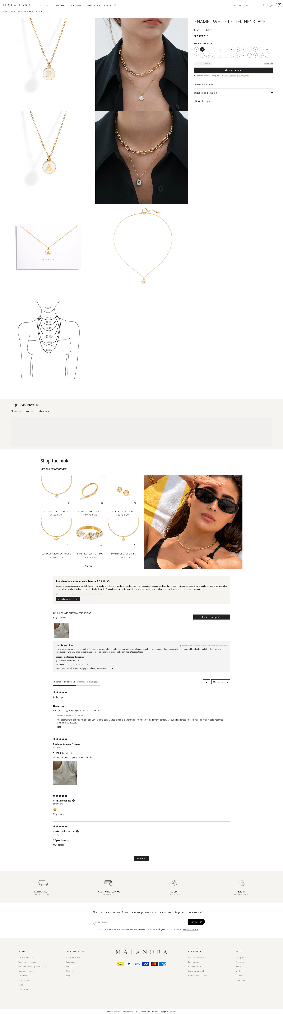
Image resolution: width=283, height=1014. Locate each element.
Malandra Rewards (196, 957)
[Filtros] (206, 681)
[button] (200, 35)
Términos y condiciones (27, 962)
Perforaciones (193, 962)
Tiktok (238, 966)
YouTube (239, 971)
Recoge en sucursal (196, 971)
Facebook (240, 962)
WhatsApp (240, 980)
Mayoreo (70, 971)
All (12, 11)
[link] (193, 522)
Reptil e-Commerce (169, 1011)
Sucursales (70, 962)
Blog (68, 975)
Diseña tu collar (194, 966)
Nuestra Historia (73, 957)
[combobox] (246, 5)
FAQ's (20, 984)
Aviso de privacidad (190, 929)
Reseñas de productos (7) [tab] (64, 681)
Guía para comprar (26, 971)
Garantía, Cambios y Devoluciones (32, 966)
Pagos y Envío (23, 980)
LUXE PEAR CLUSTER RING (90, 553)
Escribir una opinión (211, 617)
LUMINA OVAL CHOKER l (56, 511)
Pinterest (239, 975)
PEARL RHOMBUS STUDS (123, 511)
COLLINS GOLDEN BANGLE (90, 511)
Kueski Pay (22, 975)
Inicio (5, 11)
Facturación (23, 989)
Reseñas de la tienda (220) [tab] (88, 681)
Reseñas (69, 966)
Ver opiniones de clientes (68, 599)
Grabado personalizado (197, 975)
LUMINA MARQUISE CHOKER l (56, 553)
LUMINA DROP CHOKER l (123, 553)
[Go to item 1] (61, 630)
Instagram (240, 957)
